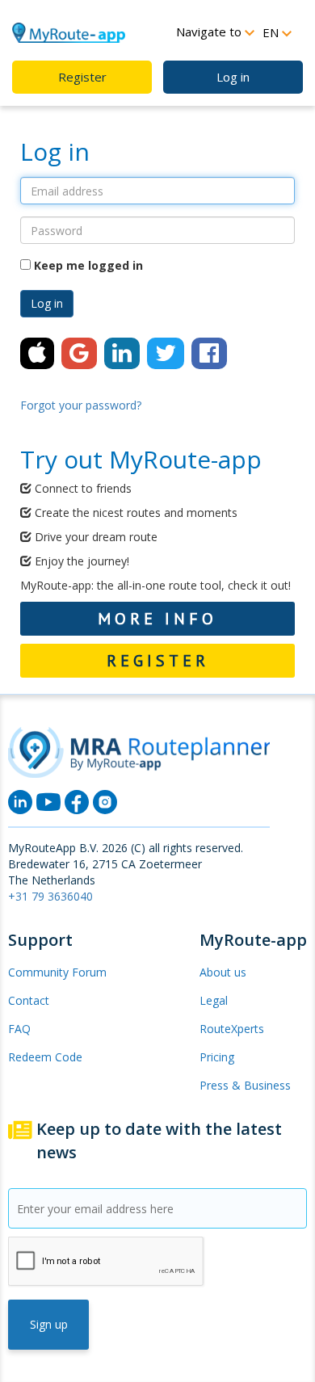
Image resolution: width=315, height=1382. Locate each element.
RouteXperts (232, 1028)
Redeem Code (45, 1057)
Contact (28, 1000)
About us (223, 972)
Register (82, 77)
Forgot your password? (80, 405)
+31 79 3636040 (50, 896)
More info (157, 618)
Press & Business (245, 1085)
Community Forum (57, 972)
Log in (233, 77)
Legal (214, 1000)
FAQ (19, 1028)
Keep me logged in (87, 265)
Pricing (217, 1057)
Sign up (49, 1324)
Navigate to (210, 31)
